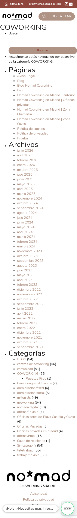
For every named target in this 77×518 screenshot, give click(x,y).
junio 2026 (25, 150)
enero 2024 (26, 246)
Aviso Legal (26, 76)
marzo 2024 (26, 236)
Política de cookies (31, 128)
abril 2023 (25, 280)
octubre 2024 (27, 203)
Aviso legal (38, 493)
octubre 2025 (27, 169)
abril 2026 (25, 155)
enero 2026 (26, 165)
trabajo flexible (28, 455)
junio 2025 (25, 179)
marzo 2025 (26, 193)
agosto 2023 (27, 265)
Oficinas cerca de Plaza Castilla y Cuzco (46, 416)
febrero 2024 (27, 241)
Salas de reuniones (31, 440)
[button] (67, 508)
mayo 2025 (26, 184)
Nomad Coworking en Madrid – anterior (46, 95)
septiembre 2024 (30, 208)
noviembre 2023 (29, 251)
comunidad (25, 369)
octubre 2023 (27, 256)
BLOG (21, 359)
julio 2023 (25, 270)
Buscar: (14, 33)
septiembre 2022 (30, 304)
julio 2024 (25, 217)
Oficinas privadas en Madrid (37, 431)
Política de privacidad (32, 133)
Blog (20, 80)
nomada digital (28, 407)
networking (25, 402)
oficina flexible (27, 412)
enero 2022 (26, 328)
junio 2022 (25, 308)
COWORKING (27, 373)
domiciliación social (31, 393)
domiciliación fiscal (30, 388)
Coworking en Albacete (34, 383)
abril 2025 (25, 188)
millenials (24, 397)
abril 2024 (25, 232)
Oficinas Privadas (30, 426)
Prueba (22, 138)
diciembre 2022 (29, 289)
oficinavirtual (26, 436)
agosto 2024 (27, 212)
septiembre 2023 (30, 260)
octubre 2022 (27, 299)
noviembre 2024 (29, 198)
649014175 (16, 4)
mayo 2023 (26, 275)
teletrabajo (25, 450)
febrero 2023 (27, 284)
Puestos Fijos (36, 378)
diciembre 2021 (29, 332)
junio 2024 (25, 222)
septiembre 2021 (30, 347)
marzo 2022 (26, 318)
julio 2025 (25, 174)
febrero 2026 (27, 160)
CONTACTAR (60, 16)
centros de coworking (33, 364)
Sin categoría (26, 445)
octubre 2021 (27, 342)
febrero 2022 (27, 323)
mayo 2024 (26, 227)
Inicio (20, 90)
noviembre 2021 (29, 337)
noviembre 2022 (29, 294)
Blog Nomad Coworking (34, 85)
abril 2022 (25, 313)
